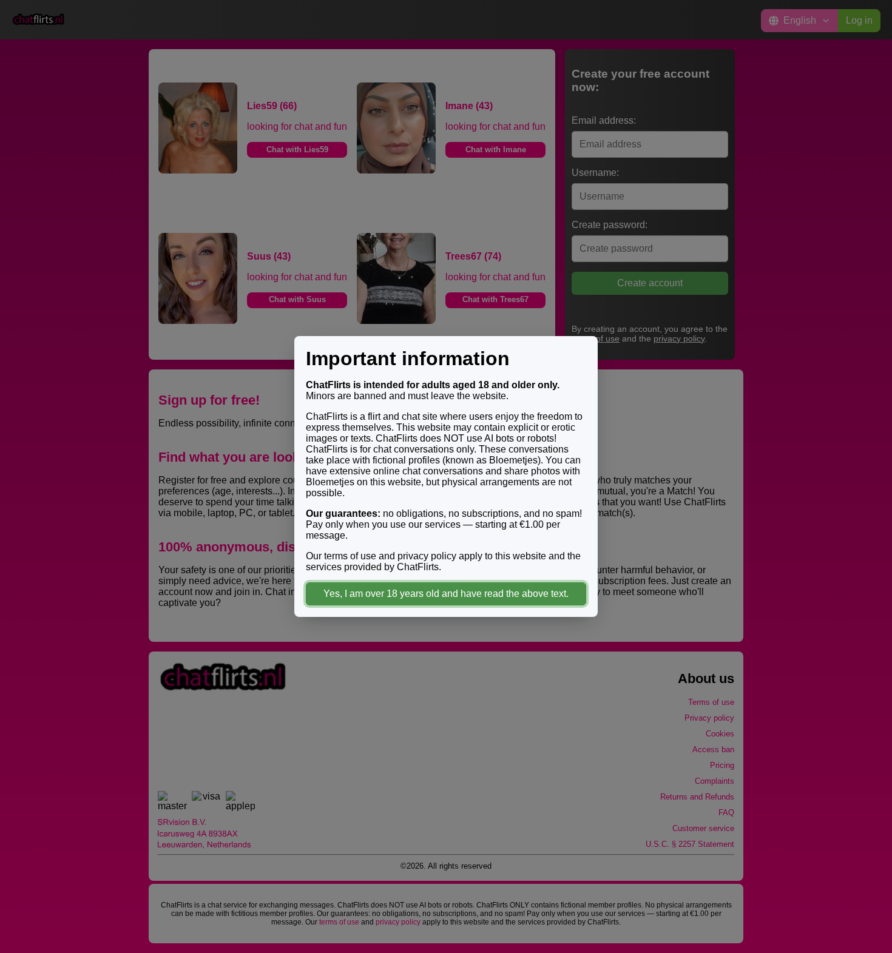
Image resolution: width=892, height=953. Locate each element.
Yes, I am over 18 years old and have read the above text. (446, 593)
